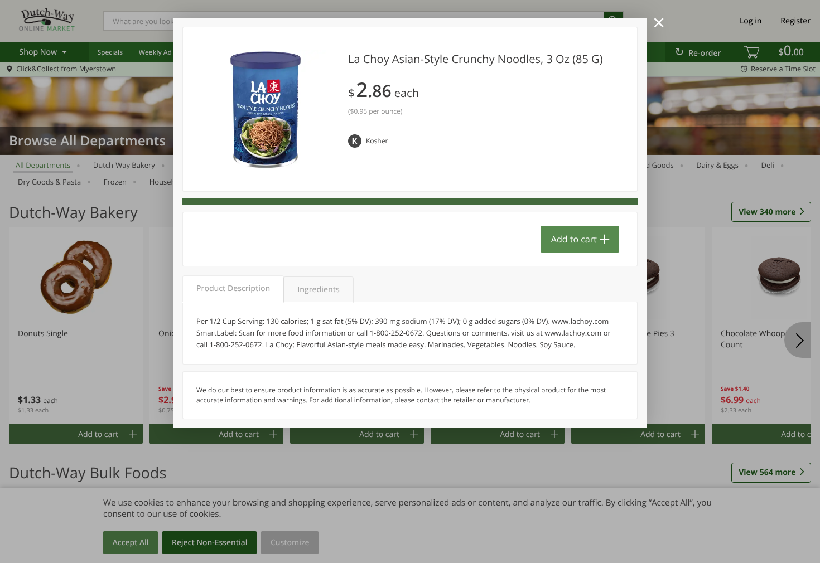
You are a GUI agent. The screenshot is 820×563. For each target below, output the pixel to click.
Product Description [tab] (233, 288)
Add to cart (574, 239)
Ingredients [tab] (318, 289)
